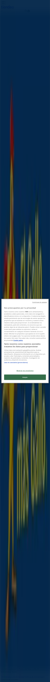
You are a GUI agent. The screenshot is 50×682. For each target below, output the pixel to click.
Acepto (24, 377)
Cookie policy (18, 340)
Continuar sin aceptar (39, 302)
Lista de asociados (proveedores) (16, 362)
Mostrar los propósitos (25, 371)
